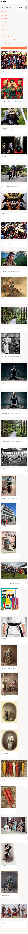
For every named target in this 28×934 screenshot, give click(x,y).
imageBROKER (3, 11)
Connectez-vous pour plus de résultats (14, 48)
